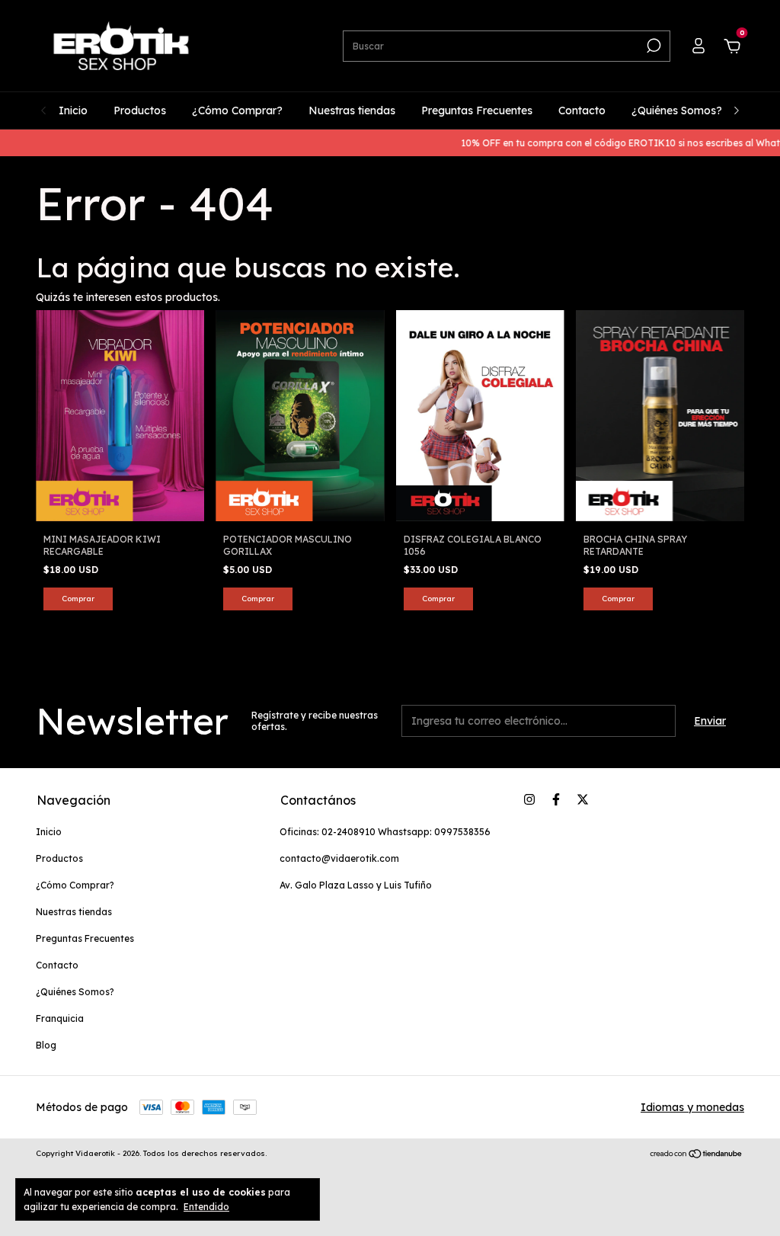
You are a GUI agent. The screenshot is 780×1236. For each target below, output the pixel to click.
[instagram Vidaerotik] (529, 799)
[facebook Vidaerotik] (556, 799)
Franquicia (60, 1018)
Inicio (73, 110)
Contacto (582, 110)
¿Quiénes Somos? (676, 110)
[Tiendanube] (696, 1155)
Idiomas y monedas (692, 1107)
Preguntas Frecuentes (476, 110)
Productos (139, 110)
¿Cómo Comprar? (237, 110)
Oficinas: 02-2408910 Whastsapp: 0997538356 (385, 831)
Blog (46, 1045)
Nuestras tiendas (351, 110)
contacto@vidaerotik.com (339, 858)
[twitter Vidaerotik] (583, 799)
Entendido (206, 1206)
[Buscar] (652, 45)
